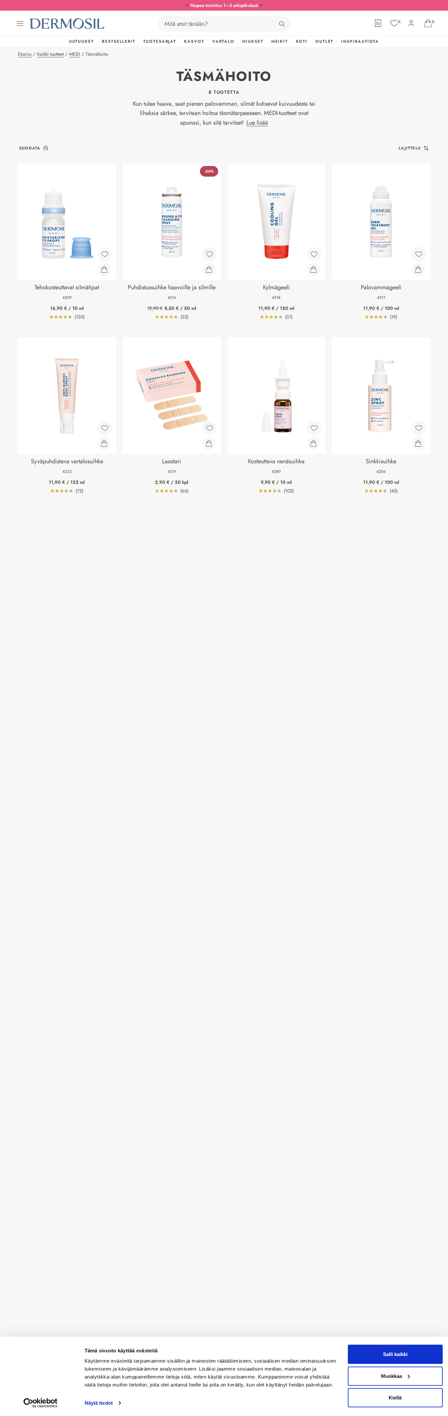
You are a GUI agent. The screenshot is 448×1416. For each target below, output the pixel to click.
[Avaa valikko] (20, 23)
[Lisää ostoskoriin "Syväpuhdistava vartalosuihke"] (104, 443)
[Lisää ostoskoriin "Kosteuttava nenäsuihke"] (313, 443)
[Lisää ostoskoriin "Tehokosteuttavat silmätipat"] (104, 269)
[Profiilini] (411, 23)
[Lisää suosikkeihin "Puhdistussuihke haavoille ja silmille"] (209, 254)
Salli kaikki (395, 1354)
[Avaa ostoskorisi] (428, 23)
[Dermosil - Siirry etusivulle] (67, 23)
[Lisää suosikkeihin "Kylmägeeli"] (314, 254)
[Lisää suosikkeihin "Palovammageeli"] (419, 254)
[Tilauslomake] (378, 23)
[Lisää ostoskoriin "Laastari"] (209, 443)
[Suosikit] (394, 23)
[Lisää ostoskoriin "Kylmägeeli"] (313, 269)
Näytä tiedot (99, 1403)
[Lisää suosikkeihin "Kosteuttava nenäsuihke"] (314, 428)
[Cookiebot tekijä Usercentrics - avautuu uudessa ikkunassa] (40, 1403)
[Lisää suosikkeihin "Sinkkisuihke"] (419, 428)
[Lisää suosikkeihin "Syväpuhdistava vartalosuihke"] (104, 428)
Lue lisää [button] (257, 122)
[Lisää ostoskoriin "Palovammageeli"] (418, 269)
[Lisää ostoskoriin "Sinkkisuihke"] (418, 443)
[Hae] (282, 24)
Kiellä (395, 1397)
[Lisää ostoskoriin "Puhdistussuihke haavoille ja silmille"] (209, 269)
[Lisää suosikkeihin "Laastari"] (209, 428)
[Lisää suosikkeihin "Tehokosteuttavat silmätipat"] (104, 254)
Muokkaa (391, 1376)
